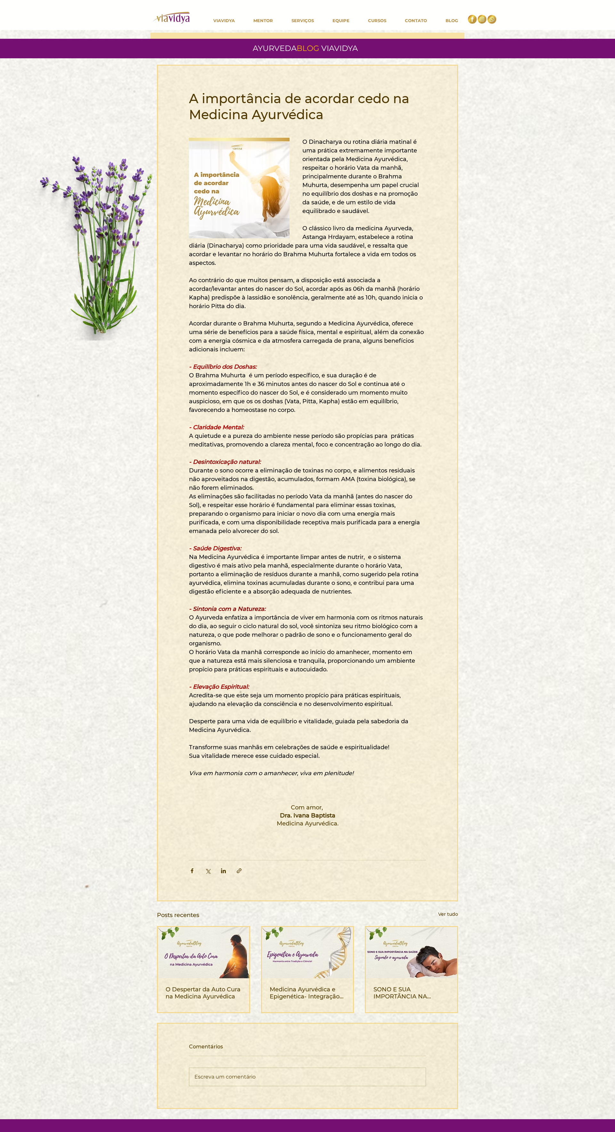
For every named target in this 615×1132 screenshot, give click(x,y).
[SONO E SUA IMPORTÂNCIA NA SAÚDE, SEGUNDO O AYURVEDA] (411, 952)
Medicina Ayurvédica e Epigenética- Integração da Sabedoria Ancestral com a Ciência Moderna (305, 993)
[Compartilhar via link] (239, 871)
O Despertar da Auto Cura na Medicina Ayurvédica (203, 993)
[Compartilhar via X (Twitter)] (208, 871)
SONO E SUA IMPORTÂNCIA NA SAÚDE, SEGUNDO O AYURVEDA (403, 993)
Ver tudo (448, 914)
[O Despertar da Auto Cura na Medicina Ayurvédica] (203, 952)
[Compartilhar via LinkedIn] (223, 871)
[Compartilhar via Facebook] (192, 871)
